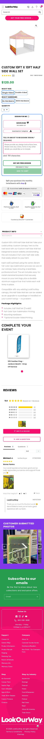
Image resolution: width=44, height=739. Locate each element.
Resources (7, 235)
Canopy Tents (6, 682)
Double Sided (21, 92)
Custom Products (7, 699)
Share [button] (38, 493)
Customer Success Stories (30, 643)
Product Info (9, 231)
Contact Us (5, 639)
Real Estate (25, 702)
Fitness (24, 689)
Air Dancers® (6, 678)
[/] (9, 7)
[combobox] (22, 12)
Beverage (25, 682)
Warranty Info (6, 663)
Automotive (26, 678)
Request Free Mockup (22, 163)
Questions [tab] (21, 447)
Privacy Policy (30, 732)
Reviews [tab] (7, 447)
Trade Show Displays (8, 696)
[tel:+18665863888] (28, 7)
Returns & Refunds (8, 660)
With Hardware (22, 101)
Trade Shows (26, 713)
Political (24, 699)
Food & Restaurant (28, 692)
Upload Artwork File (20, 123)
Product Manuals (7, 649)
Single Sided (8, 93)
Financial (25, 685)
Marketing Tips (6, 656)
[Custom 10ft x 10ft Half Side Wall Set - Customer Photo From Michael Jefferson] (22, 424)
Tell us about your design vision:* (19, 139)
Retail (24, 706)
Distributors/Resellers (29, 646)
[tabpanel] (18, 351)
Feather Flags (6, 685)
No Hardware (8, 101)
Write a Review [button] (23, 431)
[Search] (39, 12)
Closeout (4, 702)
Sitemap (20, 734)
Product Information (8, 646)
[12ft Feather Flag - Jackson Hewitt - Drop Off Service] (18, 346)
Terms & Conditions (14, 732)
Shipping (4, 653)
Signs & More (6, 692)
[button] (3, 7)
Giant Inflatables (7, 689)
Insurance (25, 696)
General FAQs (6, 643)
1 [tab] (22, 371)
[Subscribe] (37, 596)
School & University (28, 709)
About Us (25, 639)
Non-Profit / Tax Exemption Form (31, 651)
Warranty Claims (7, 667)
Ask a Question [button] (23, 439)
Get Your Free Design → (22, 18)
